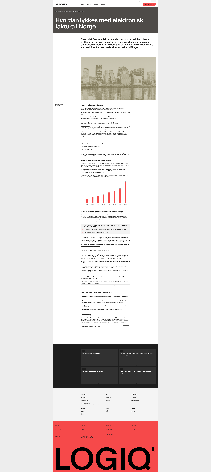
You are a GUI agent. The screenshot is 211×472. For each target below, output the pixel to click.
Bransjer (96, 4)
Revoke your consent (110, 435)
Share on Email (58, 108)
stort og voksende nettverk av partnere (104, 302)
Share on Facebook (59, 104)
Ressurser (89, 4)
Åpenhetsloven (83, 435)
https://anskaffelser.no (106, 207)
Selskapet (103, 4)
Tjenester (82, 4)
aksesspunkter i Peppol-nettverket (119, 214)
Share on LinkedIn (58, 106)
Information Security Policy (86, 436)
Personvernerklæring (85, 433)
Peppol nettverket (85, 126)
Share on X (57, 105)
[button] (140, 1)
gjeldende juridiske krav (116, 258)
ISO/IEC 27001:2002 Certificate (87, 437)
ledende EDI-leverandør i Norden (103, 320)
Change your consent (110, 434)
